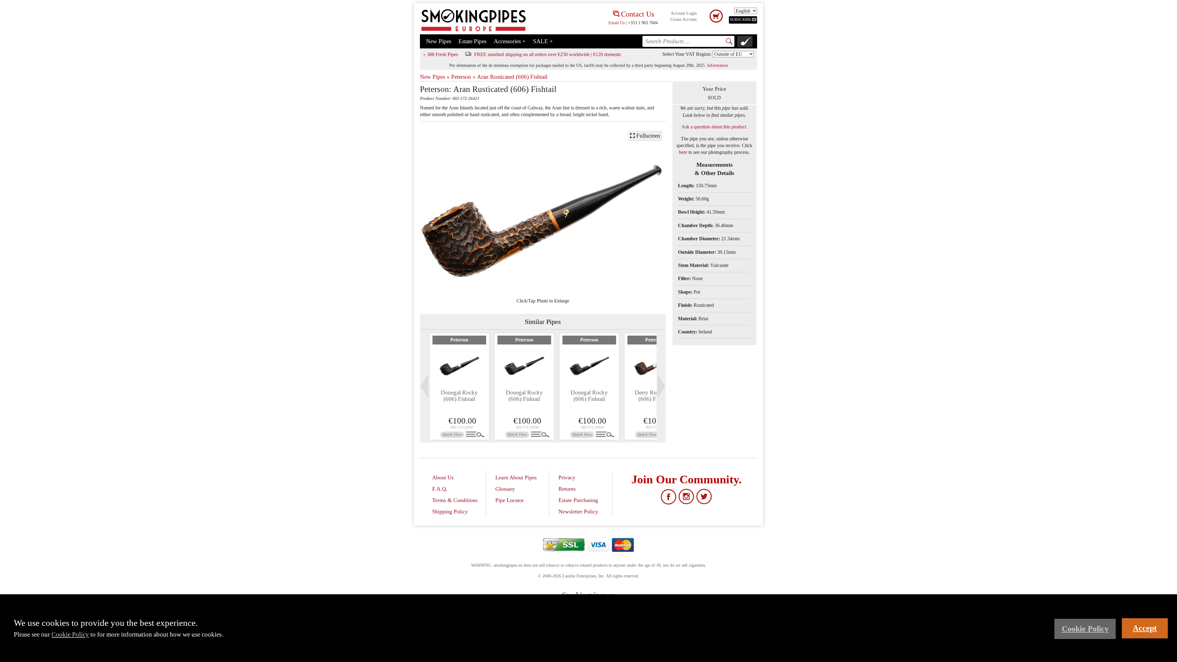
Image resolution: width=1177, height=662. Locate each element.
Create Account (683, 19)
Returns (567, 489)
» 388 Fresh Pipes (440, 54)
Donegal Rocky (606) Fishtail (459, 395)
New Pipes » (435, 77)
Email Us (616, 22)
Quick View (452, 434)
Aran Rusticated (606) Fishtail (512, 77)
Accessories (510, 41)
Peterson (459, 339)
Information (717, 65)
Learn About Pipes (516, 477)
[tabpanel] (459, 386)
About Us (443, 477)
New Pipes (438, 41)
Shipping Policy (450, 511)
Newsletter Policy (578, 511)
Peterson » (463, 77)
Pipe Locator (509, 500)
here (683, 152)
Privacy (566, 477)
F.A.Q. (440, 489)
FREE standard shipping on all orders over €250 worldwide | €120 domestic (547, 54)
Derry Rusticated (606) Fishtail (654, 395)
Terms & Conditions (455, 500)
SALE (543, 41)
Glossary (505, 489)
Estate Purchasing (578, 500)
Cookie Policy (70, 634)
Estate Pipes (472, 41)
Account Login (684, 13)
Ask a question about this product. (714, 126)
